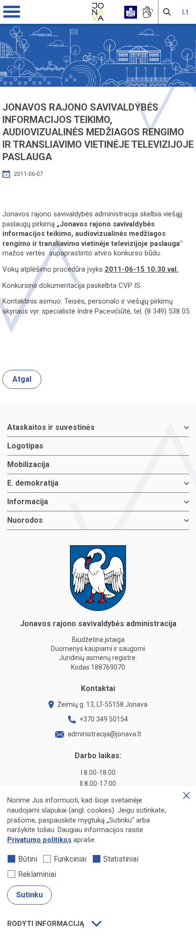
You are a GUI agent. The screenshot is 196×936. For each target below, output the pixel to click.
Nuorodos (25, 520)
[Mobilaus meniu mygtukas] (12, 12)
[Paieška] (167, 12)
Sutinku (29, 894)
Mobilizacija (28, 464)
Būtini (27, 859)
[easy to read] (130, 12)
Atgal (21, 379)
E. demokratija (33, 483)
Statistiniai (120, 859)
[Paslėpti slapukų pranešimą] (186, 795)
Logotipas (25, 445)
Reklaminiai (37, 874)
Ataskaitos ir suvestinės (51, 427)
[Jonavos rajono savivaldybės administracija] (98, 10)
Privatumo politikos (39, 839)
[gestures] (147, 12)
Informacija (27, 501)
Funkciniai (70, 859)
